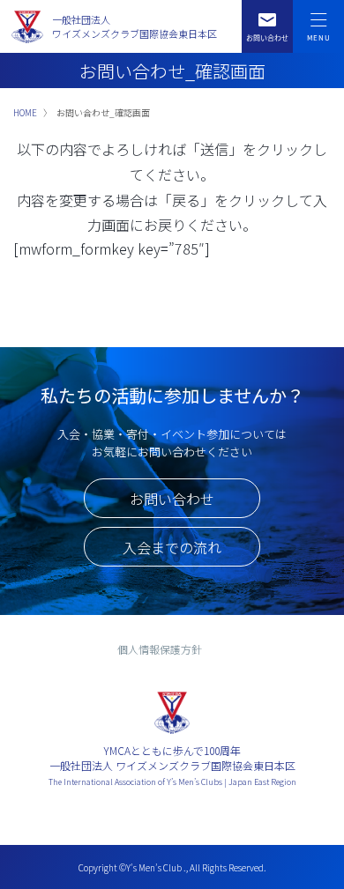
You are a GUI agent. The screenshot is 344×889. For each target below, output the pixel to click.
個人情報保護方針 (159, 648)
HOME (25, 112)
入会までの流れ (172, 547)
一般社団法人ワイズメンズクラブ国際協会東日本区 (134, 26)
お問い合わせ (172, 498)
